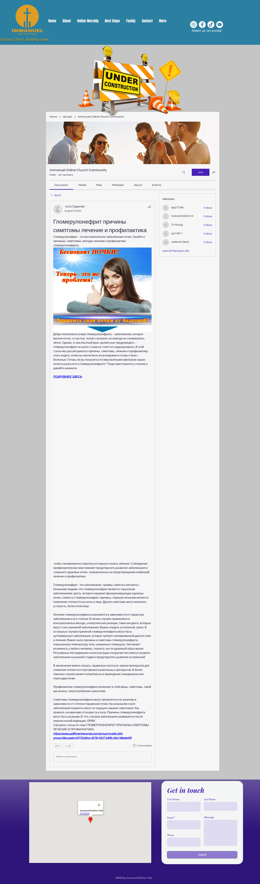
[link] (61, 185)
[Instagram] (193, 24)
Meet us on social (206, 30)
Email (170, 818)
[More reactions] (68, 746)
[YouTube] (219, 24)
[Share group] (214, 172)
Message (209, 817)
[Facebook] (202, 24)
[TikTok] (210, 24)
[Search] (184, 172)
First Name (173, 799)
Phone (170, 835)
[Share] (149, 207)
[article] (102, 484)
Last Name (209, 799)
